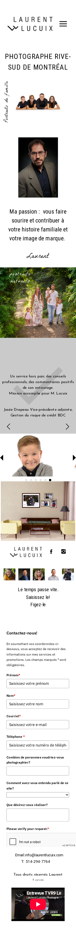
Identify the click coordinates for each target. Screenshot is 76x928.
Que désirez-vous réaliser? (27, 805)
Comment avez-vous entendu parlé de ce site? (37, 785)
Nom (11, 696)
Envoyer (18, 864)
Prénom (13, 675)
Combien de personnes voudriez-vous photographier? (35, 760)
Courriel (13, 716)
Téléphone (15, 737)
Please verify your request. (27, 829)
